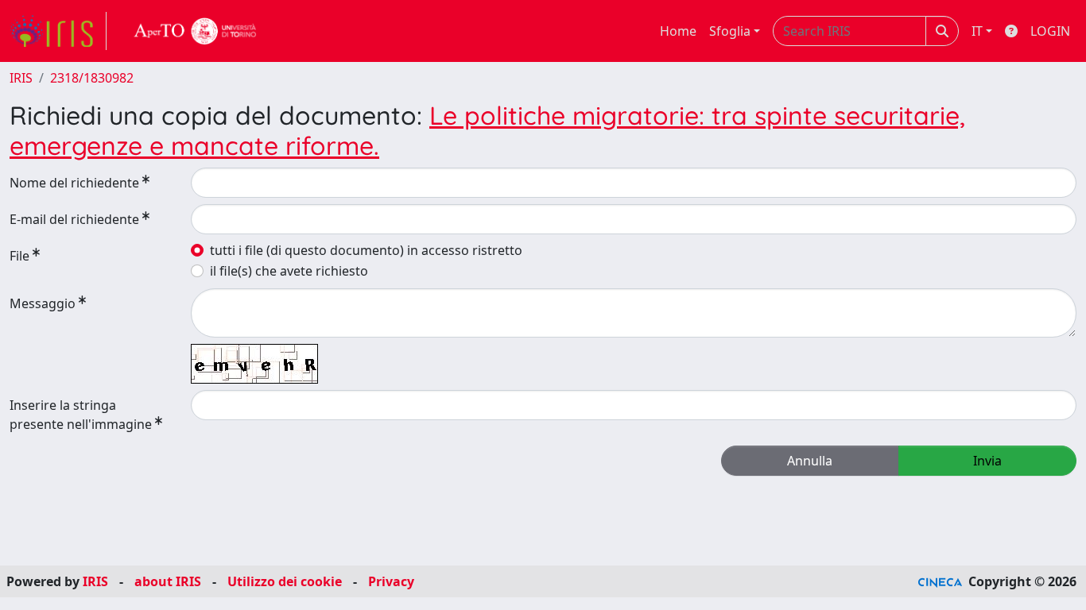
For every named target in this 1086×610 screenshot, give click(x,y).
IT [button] (977, 31)
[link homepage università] (195, 31)
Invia (987, 460)
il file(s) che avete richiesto (289, 271)
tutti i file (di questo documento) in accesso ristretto (366, 250)
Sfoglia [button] (730, 31)
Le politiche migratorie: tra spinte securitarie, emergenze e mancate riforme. (487, 130)
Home (678, 31)
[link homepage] (58, 31)
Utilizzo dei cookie (284, 581)
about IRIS (167, 581)
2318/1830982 (92, 78)
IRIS (21, 78)
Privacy (391, 581)
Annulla (809, 460)
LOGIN (1050, 31)
